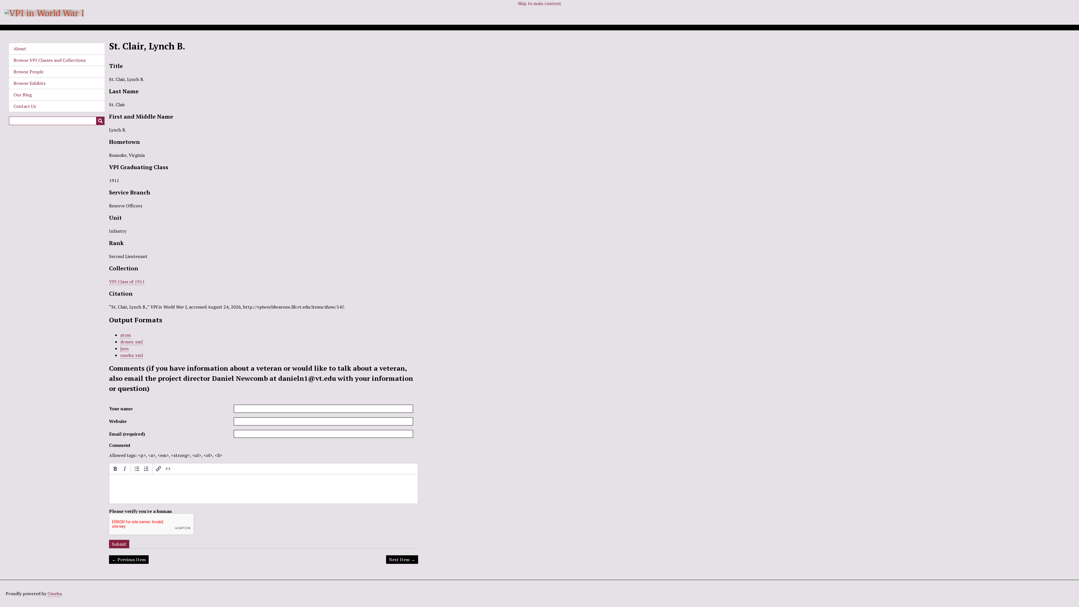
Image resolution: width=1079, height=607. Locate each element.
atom (125, 335)
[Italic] (125, 469)
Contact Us (24, 106)
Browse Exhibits (29, 83)
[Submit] (100, 121)
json (124, 348)
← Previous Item (129, 559)
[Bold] (115, 469)
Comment (119, 445)
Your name (121, 408)
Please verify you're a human (140, 511)
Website (118, 421)
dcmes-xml (131, 342)
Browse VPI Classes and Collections (49, 60)
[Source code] (168, 469)
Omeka (54, 593)
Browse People (28, 72)
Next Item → (402, 559)
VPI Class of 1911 (127, 281)
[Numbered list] (146, 469)
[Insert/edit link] (158, 469)
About (19, 49)
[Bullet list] (137, 469)
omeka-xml (131, 355)
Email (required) (127, 434)
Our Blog (22, 95)
